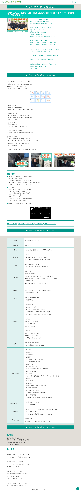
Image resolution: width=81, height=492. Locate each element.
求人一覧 (75, 2)
